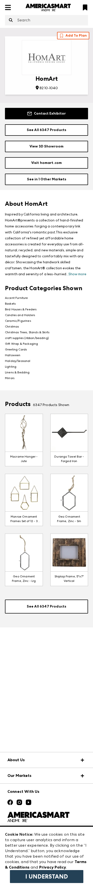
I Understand (46, 876)
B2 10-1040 (49, 88)
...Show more (76, 274)
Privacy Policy (52, 867)
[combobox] (46, 20)
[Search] (10, 20)
